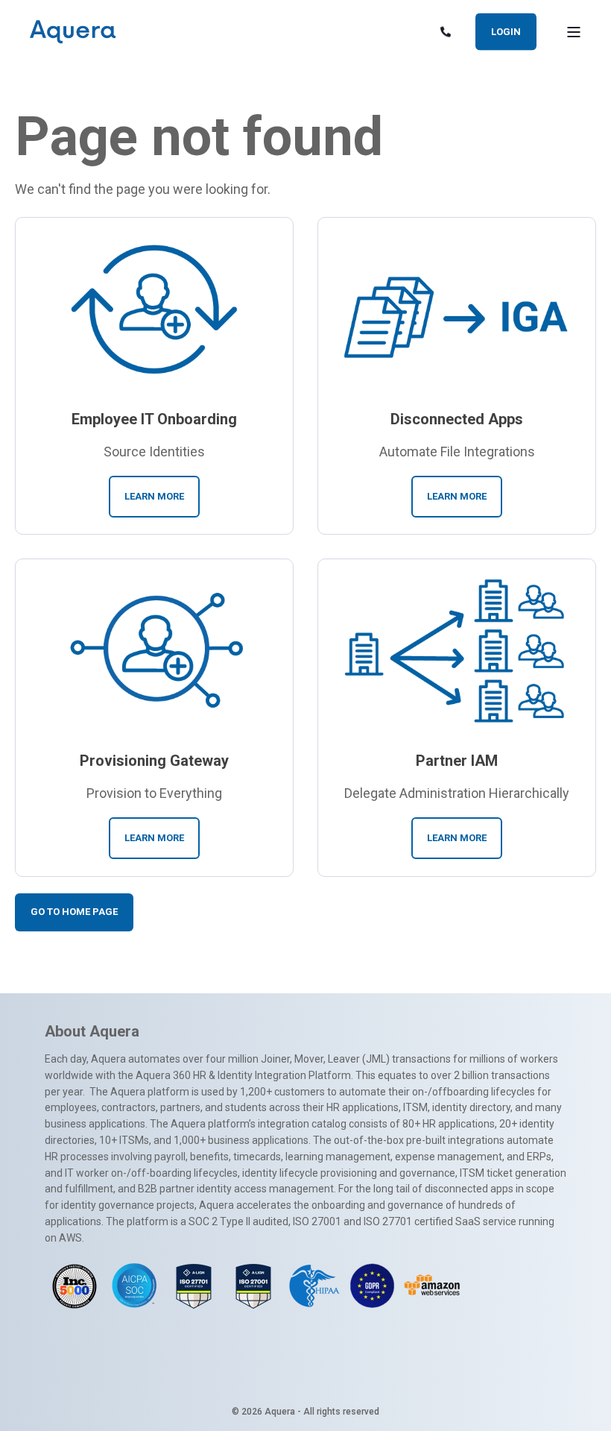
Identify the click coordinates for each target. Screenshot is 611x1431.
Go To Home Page (74, 911)
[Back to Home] (72, 32)
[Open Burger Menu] (574, 32)
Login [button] (506, 31)
